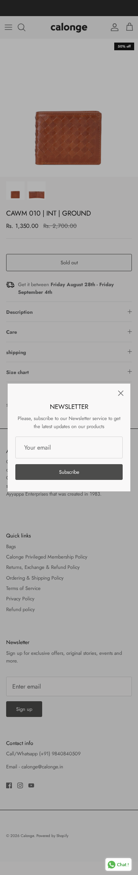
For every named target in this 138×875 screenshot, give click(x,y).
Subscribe (69, 472)
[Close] (120, 393)
